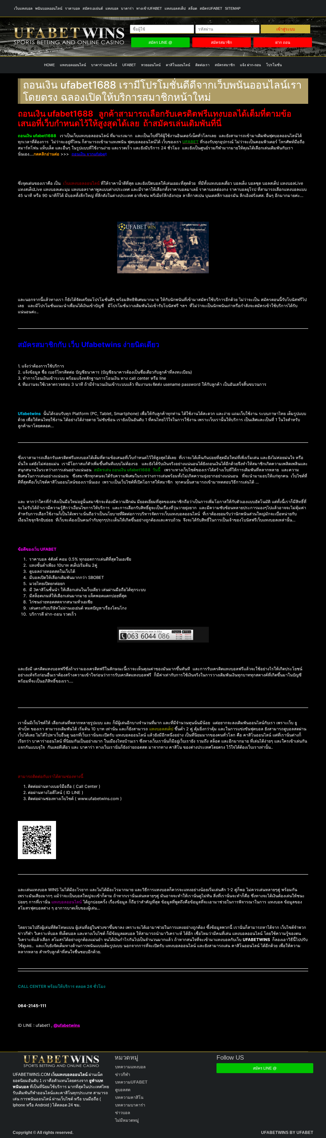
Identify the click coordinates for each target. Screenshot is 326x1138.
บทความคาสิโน (129, 1097)
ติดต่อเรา (202, 65)
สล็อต (192, 8)
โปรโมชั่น (274, 65)
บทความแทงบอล (130, 1067)
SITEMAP (232, 8)
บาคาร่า (127, 8)
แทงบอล (111, 8)
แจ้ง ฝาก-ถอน (250, 65)
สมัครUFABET (211, 8)
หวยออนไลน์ (151, 65)
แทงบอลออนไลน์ (73, 65)
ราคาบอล (72, 8)
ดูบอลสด (122, 1090)
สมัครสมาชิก (225, 65)
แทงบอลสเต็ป (175, 8)
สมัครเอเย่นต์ (93, 8)
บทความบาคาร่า (130, 1105)
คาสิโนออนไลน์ (178, 65)
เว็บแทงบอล (23, 8)
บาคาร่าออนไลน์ (104, 65)
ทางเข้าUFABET (149, 8)
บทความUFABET (131, 1082)
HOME (49, 65)
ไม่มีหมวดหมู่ (127, 1120)
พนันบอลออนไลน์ (48, 8)
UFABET (129, 65)
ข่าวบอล (122, 1113)
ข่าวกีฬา (122, 1074)
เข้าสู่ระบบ (285, 29)
